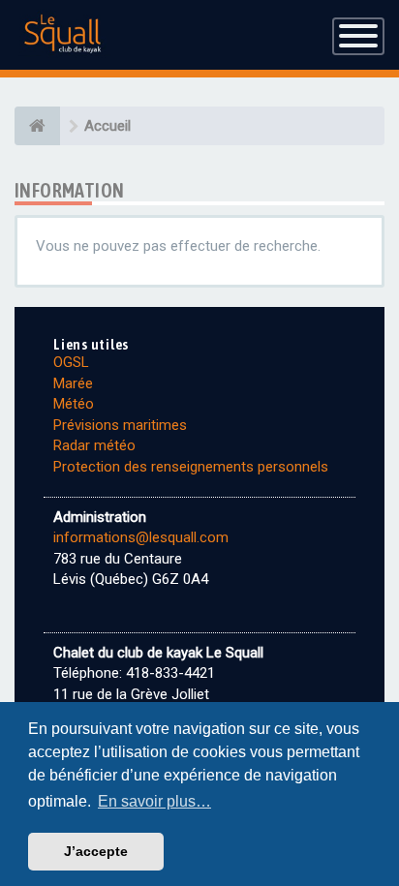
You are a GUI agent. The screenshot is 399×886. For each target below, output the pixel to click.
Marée (73, 383)
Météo (73, 403)
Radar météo (94, 445)
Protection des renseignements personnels (190, 466)
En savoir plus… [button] (154, 801)
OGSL (71, 362)
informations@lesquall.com (141, 537)
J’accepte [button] (96, 851)
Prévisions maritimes (120, 425)
